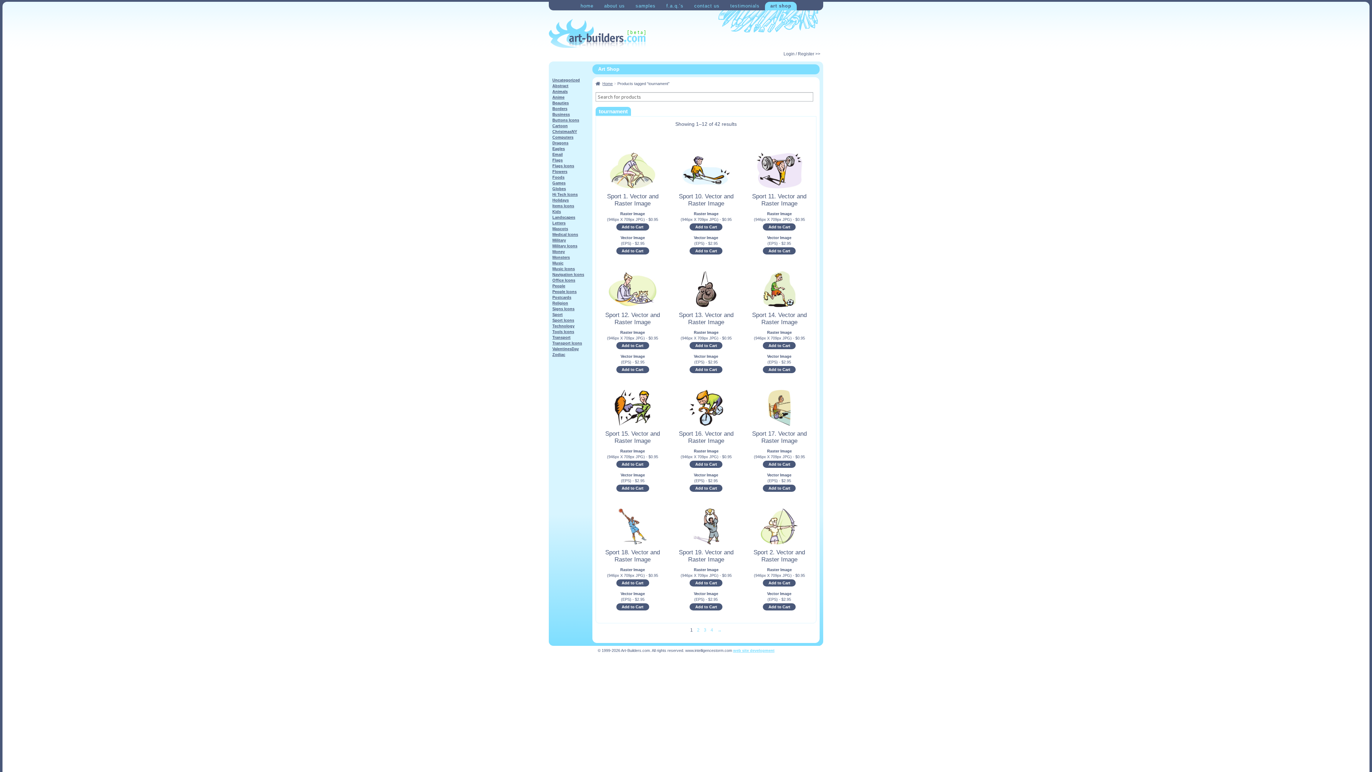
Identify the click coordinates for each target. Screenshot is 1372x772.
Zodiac (558, 354)
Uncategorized (566, 80)
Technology (563, 326)
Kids (556, 211)
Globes (559, 189)
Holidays (560, 200)
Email (557, 154)
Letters (559, 223)
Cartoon (560, 126)
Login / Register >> (802, 53)
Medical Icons (565, 234)
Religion (560, 303)
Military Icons (564, 246)
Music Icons (563, 269)
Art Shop (780, 6)
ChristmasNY (564, 131)
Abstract (560, 86)
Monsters (561, 257)
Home (587, 6)
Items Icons (563, 206)
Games (559, 183)
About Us (614, 6)
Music (557, 263)
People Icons (564, 292)
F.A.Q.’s (674, 6)
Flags (557, 160)
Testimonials (745, 6)
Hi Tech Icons (565, 194)
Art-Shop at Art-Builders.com (597, 33)
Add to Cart (632, 227)
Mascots (560, 229)
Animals (560, 91)
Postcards (561, 297)
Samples (646, 6)
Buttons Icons (565, 120)
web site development (754, 650)
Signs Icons (563, 309)
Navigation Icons (568, 274)
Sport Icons (563, 320)
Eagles (558, 149)
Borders (559, 109)
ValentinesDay (565, 349)
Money (558, 251)
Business (561, 114)
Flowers (559, 171)
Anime (558, 97)
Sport (557, 314)
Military (559, 240)
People (558, 286)
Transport (561, 337)
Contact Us (707, 6)
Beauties (560, 103)
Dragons (560, 143)
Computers (562, 137)
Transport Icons (567, 343)
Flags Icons (563, 166)
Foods (558, 177)
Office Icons (563, 280)
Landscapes (563, 217)
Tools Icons (563, 332)
